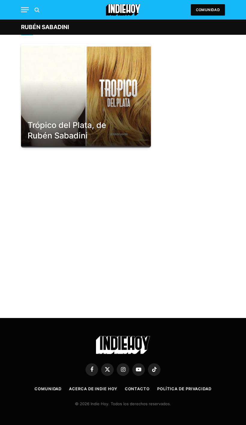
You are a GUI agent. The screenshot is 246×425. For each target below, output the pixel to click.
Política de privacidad (184, 388)
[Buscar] (36, 9)
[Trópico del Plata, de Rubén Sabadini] (86, 95)
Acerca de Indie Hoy (93, 388)
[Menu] (25, 9)
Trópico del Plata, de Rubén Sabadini (67, 130)
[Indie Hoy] (123, 9)
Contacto (137, 388)
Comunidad (208, 9)
